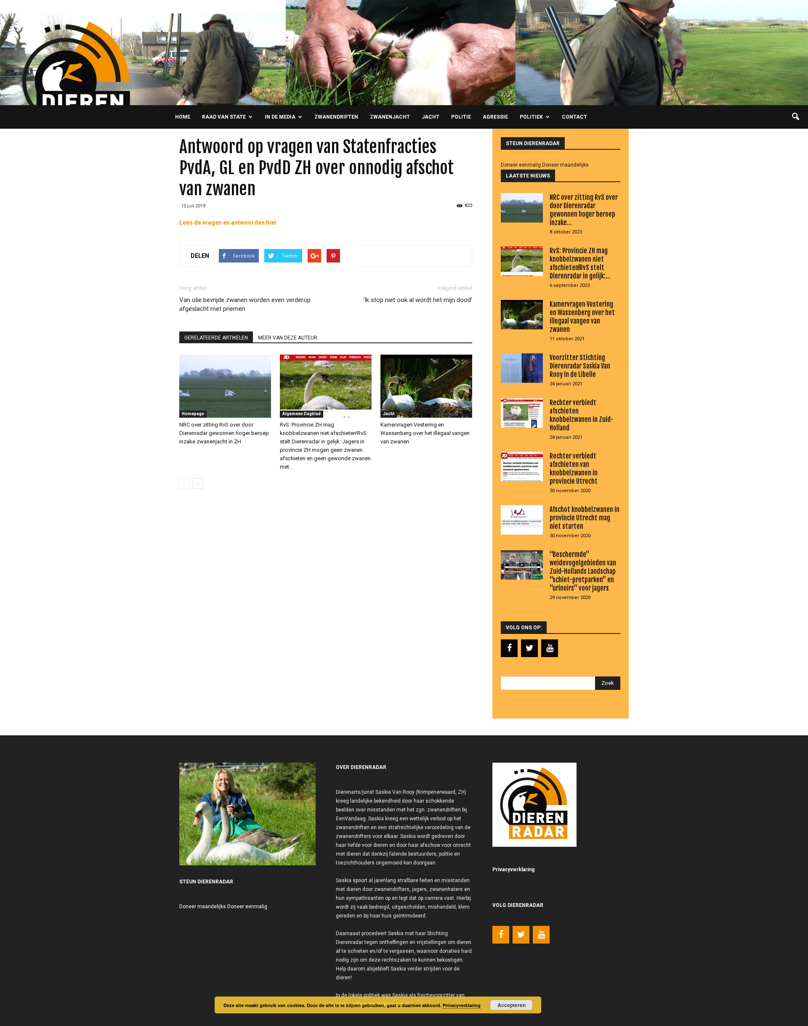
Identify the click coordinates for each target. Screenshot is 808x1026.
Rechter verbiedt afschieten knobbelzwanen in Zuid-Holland (582, 415)
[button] (795, 117)
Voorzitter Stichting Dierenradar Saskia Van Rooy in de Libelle (580, 366)
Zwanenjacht (390, 117)
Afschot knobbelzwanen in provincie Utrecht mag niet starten (584, 517)
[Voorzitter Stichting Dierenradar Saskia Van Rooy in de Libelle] (522, 368)
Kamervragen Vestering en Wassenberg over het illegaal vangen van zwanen (425, 433)
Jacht (430, 117)
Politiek (531, 117)
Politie (461, 117)
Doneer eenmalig (521, 165)
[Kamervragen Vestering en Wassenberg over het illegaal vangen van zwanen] (426, 386)
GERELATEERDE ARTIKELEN (216, 338)
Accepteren (511, 1005)
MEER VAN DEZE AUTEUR (287, 338)
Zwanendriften (336, 117)
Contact (574, 117)
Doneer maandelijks (565, 165)
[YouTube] (549, 648)
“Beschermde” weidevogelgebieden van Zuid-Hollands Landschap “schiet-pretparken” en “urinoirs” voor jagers (583, 571)
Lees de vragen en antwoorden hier (228, 222)
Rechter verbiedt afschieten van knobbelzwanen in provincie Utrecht (574, 468)
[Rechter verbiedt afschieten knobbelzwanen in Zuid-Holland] (522, 413)
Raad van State (224, 117)
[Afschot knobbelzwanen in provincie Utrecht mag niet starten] (522, 520)
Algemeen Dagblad (301, 413)
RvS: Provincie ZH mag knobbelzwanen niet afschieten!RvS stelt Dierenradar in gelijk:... (580, 263)
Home (182, 117)
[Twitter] (529, 648)
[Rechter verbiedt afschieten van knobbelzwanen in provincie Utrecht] (522, 466)
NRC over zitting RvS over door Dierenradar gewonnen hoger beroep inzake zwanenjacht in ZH (224, 433)
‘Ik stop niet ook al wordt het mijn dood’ (417, 300)
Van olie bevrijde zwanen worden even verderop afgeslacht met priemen (245, 304)
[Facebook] (509, 648)
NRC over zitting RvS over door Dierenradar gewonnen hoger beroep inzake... (584, 210)
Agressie (495, 117)
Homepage (193, 413)
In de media (280, 117)
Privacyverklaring (462, 1005)
